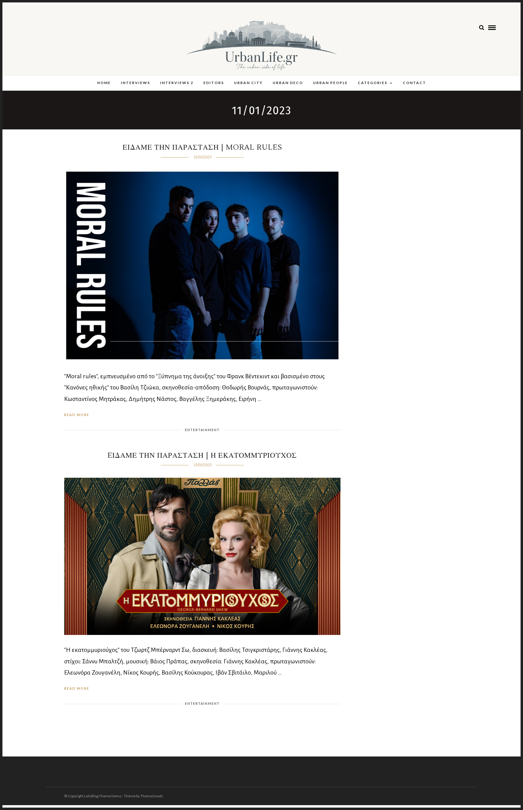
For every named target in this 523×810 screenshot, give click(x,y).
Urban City (248, 82)
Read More (76, 415)
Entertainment (202, 430)
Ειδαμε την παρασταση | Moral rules (202, 147)
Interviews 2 (176, 82)
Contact (414, 82)
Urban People (330, 82)
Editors (213, 82)
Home (104, 82)
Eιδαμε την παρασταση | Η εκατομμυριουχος (202, 455)
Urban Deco (288, 82)
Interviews (135, 82)
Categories (372, 82)
